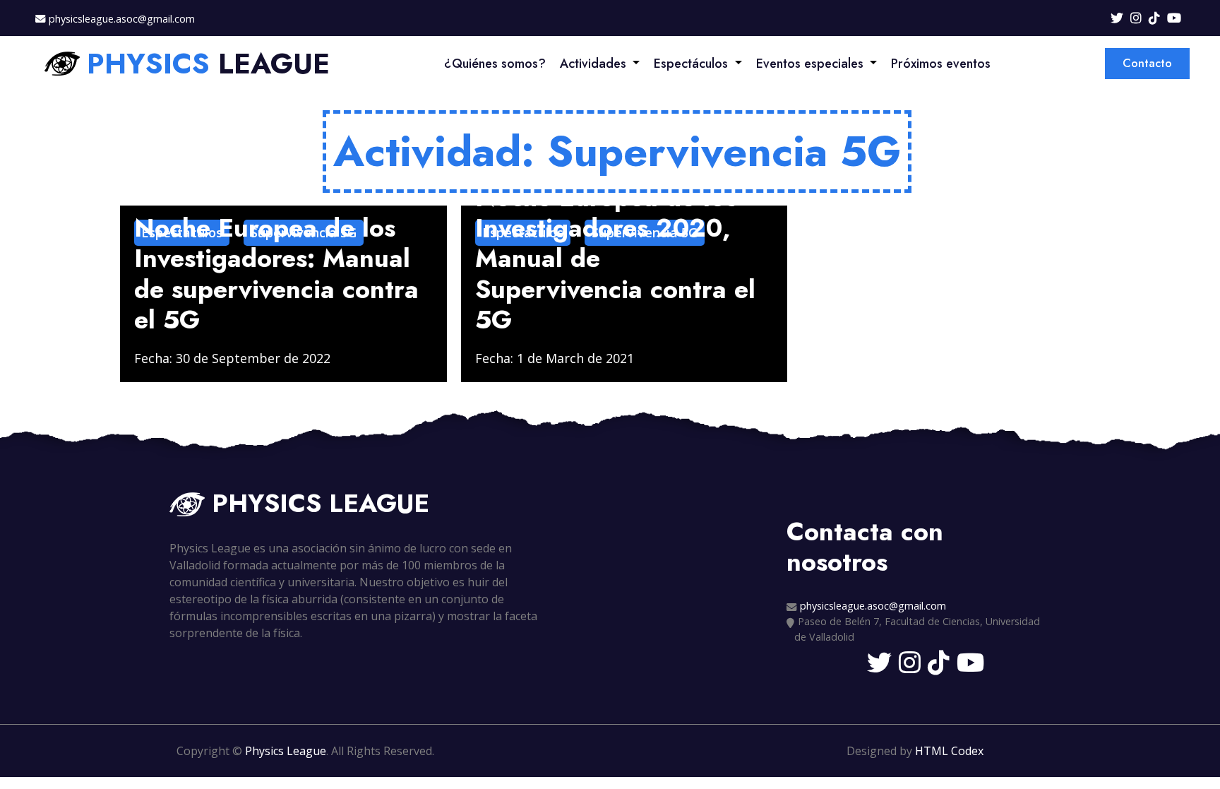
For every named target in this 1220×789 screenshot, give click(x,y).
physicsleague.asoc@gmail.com (122, 18)
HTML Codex (949, 751)
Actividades (593, 63)
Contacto (1147, 63)
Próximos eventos (941, 63)
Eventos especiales (809, 63)
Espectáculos (691, 63)
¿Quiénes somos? (495, 63)
